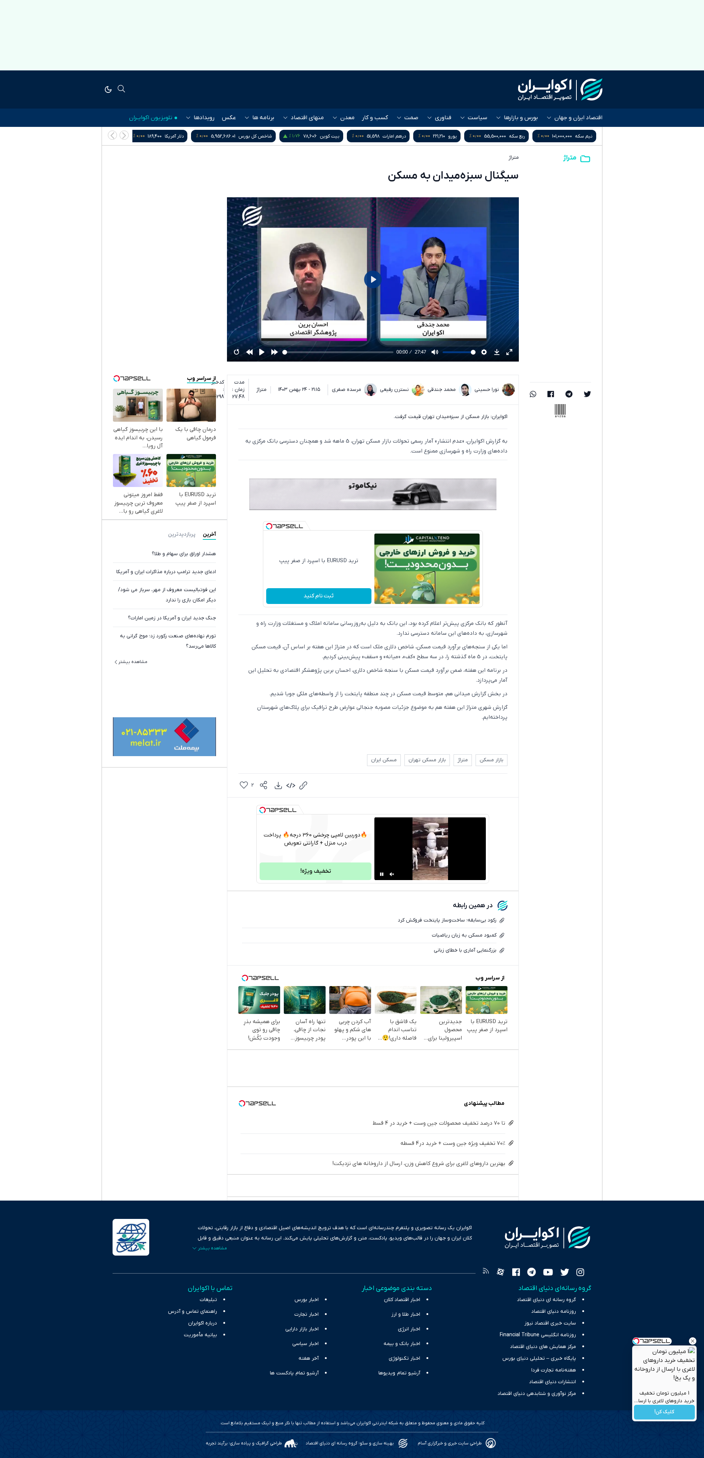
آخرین (209, 534)
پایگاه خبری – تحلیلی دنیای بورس (539, 1358)
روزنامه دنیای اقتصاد (553, 1311)
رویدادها (204, 117)
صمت (411, 117)
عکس (229, 117)
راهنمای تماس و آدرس (192, 1311)
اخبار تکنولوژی (404, 1358)
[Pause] (381, 874)
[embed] (290, 785)
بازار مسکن (491, 760)
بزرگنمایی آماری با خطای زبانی (465, 950)
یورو (520, 136)
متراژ (569, 158)
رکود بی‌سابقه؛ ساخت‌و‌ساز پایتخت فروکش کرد (447, 920)
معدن (347, 117)
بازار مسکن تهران (427, 760)
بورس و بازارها (521, 117)
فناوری (443, 117)
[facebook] (550, 395)
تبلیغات (208, 1299)
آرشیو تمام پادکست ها (294, 1373)
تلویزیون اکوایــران (150, 117)
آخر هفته (308, 1358)
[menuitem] (278, 785)
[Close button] (692, 1341)
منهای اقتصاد (307, 117)
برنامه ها (263, 117)
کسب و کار (375, 117)
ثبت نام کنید (319, 596)
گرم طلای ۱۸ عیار (172, 136)
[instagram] (580, 1273)
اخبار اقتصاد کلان (402, 1299)
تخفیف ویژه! (315, 871)
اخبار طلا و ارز (405, 1314)
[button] (112, 135)
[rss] (486, 1273)
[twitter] (587, 395)
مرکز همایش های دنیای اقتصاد (543, 1346)
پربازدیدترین (181, 534)
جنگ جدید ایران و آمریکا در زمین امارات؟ (172, 617)
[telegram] (568, 395)
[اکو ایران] (560, 89)
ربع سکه (584, 136)
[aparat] (500, 1273)
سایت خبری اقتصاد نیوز (550, 1323)
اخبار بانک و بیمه (402, 1343)
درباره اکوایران (202, 1323)
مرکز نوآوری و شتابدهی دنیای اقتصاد (537, 1393)
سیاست (477, 117)
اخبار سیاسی (305, 1343)
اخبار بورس (306, 1299)
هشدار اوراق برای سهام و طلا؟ (184, 553)
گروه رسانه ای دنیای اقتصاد (546, 1299)
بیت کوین (397, 136)
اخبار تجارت (306, 1314)
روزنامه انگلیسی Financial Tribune (538, 1334)
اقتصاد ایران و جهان (578, 117)
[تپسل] (269, 526)
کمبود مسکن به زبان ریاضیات (464, 935)
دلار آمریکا (241, 136)
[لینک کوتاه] (303, 785)
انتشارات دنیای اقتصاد (552, 1381)
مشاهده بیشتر (132, 661)
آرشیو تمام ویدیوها (399, 1373)
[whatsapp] (533, 395)
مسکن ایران (384, 760)
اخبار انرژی (409, 1329)
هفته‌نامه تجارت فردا (553, 1370)
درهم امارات (461, 136)
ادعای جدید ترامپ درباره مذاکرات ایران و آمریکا (166, 571)
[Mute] (392, 874)
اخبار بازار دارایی (302, 1329)
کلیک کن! (664, 1412)
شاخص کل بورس (323, 136)
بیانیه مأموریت (200, 1334)
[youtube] (548, 1273)
